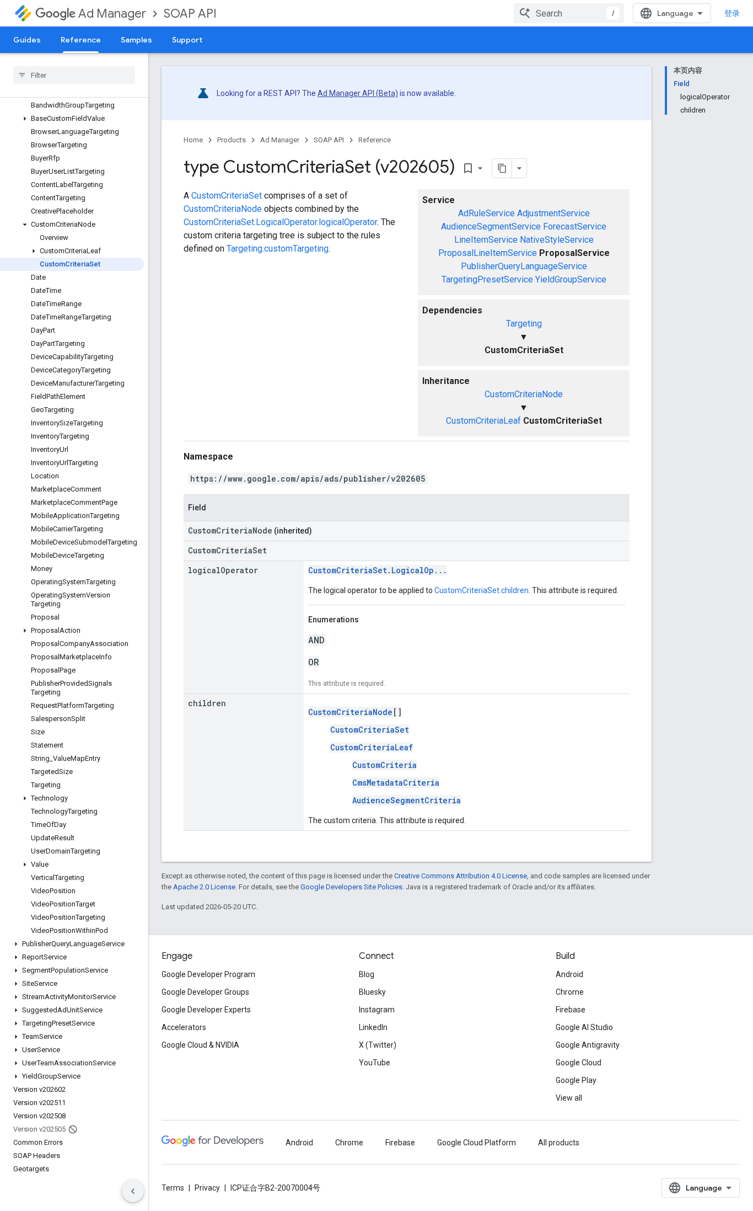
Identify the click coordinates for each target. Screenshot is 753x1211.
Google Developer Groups (205, 992)
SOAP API (190, 13)
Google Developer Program (208, 974)
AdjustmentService (553, 213)
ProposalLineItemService (487, 253)
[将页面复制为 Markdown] (502, 168)
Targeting (524, 323)
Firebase (570, 1009)
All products (558, 1142)
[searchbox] (74, 75)
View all (569, 1097)
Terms (173, 1187)
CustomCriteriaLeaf (483, 420)
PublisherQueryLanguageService (524, 266)
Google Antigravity (588, 1045)
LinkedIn (373, 1027)
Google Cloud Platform (476, 1142)
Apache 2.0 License (204, 887)
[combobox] (569, 13)
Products (231, 140)
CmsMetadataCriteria (395, 782)
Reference (81, 40)
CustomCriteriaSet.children (481, 590)
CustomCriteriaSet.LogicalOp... (377, 570)
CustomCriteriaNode (524, 394)
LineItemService (486, 239)
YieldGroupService (570, 279)
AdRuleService (486, 213)
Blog (366, 974)
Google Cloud (578, 1062)
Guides (27, 40)
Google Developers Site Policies (351, 887)
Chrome (570, 992)
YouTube (374, 1062)
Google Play (576, 1080)
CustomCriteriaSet (226, 195)
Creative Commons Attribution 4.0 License (460, 876)
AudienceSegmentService (491, 226)
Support (187, 40)
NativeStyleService (557, 239)
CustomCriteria (384, 765)
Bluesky (372, 992)
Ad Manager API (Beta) (358, 93)
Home (193, 140)
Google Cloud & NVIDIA (200, 1045)
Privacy (207, 1187)
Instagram (377, 1009)
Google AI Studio (584, 1027)
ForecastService (574, 226)
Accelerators (184, 1027)
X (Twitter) (377, 1045)
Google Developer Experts (206, 1009)
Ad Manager (112, 13)
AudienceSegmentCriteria (406, 800)
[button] (72, 118)
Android (569, 974)
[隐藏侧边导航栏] (133, 1191)
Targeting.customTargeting (278, 248)
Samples (136, 40)
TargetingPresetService (487, 279)
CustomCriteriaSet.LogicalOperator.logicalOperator (280, 222)
